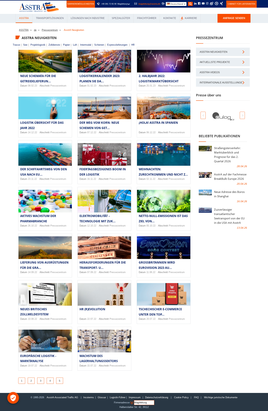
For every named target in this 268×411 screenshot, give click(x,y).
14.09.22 (32, 272)
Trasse (16, 44)
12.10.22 (91, 225)
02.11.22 (150, 179)
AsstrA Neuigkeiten (213, 51)
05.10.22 (151, 225)
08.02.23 (32, 85)
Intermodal (85, 44)
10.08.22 (32, 319)
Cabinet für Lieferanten (241, 4)
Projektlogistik (37, 44)
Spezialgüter (121, 18)
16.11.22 (91, 179)
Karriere (191, 18)
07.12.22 (91, 132)
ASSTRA (24, 18)
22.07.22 (91, 319)
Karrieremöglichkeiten (80, 4)
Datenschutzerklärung (157, 397)
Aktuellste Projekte (215, 62)
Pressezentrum (58, 85)
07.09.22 (91, 272)
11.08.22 (150, 272)
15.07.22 (91, 365)
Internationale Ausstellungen (222, 82)
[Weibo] (211, 3)
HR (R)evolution (92, 309)
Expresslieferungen (117, 44)
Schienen (99, 44)
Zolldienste (54, 44)
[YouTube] (203, 4)
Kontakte (169, 18)
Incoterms (88, 397)
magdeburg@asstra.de (149, 4)
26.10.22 (32, 225)
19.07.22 (32, 365)
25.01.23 (151, 85)
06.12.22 (151, 132)
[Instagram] (207, 4)
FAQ (196, 397)
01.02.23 (91, 85)
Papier (66, 44)
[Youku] (216, 3)
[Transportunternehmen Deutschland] (39, 6)
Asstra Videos (210, 72)
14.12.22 (32, 132)
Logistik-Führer (117, 397)
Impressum (135, 397)
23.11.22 (32, 179)
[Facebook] (199, 4)
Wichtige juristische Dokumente (220, 397)
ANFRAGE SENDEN (234, 18)
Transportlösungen (50, 18)
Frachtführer (146, 18)
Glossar (102, 397)
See (25, 44)
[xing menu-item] (221, 3)
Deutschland (177, 3)
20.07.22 (151, 319)
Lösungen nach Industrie (88, 18)
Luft (75, 44)
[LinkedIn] (195, 4)
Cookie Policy (181, 397)
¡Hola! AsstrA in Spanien (158, 123)
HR (133, 44)
